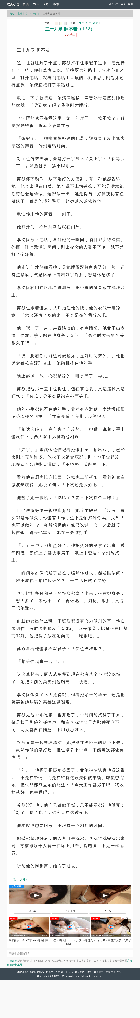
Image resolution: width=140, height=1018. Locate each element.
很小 (81, 23)
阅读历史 (113, 4)
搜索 (56, 4)
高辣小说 (22, 13)
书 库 (36, 4)
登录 (123, 4)
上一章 (32, 910)
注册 (130, 4)
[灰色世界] (65, 23)
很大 (95, 23)
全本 (46, 4)
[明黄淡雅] (60, 23)
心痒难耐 (35, 13)
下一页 (107, 910)
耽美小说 (13, 4)
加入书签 (70, 34)
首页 (12, 13)
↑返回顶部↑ (19, 879)
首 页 (26, 4)
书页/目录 (70, 910)
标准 (88, 23)
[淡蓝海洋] (56, 23)
